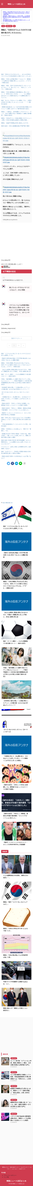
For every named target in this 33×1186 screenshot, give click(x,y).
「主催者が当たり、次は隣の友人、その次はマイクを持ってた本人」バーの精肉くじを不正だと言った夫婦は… (16, 398)
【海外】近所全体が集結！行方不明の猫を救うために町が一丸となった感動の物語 (15, 555)
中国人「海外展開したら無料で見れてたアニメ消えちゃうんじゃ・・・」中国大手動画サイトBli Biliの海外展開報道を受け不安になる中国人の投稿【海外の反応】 (15, 672)
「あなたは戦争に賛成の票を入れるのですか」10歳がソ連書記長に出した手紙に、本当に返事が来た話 (15, 615)
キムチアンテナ (24, 1167)
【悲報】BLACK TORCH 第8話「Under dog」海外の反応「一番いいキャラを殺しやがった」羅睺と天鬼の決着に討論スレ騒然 (16, 435)
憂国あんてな (5, 1167)
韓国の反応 (8, 502)
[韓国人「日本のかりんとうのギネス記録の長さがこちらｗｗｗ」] (16, 463)
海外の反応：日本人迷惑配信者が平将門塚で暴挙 (15, 126)
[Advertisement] (16, 53)
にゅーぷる (14, 1168)
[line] (20, 463)
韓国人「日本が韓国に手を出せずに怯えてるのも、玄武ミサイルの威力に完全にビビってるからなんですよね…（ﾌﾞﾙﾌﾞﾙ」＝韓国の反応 (16, 364)
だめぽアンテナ (22, 1168)
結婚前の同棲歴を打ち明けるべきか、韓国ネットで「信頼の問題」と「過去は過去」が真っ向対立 (20, 1090)
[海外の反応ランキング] (5, 266)
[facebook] (12, 463)
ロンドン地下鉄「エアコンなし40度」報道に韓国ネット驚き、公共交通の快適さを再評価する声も (20, 1063)
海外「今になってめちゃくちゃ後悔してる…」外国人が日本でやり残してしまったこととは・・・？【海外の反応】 (16, 102)
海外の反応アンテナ (14, 1167)
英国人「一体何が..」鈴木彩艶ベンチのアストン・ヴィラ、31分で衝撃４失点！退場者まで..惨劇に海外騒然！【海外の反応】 (16, 113)
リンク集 (6, 1177)
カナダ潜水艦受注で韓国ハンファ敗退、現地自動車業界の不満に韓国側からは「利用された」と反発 (20, 1077)
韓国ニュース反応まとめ (16, 4)
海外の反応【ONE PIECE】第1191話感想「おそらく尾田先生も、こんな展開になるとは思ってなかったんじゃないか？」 (16, 442)
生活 (4, 502)
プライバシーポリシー (10, 1175)
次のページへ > (16, 338)
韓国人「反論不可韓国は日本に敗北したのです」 (15, 123)
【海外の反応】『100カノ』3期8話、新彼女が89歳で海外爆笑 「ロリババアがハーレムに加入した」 (15, 816)
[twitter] (8, 463)
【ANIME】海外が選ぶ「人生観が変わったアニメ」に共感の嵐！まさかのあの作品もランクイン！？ (15, 703)
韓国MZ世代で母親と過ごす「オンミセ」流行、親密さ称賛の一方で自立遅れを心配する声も (21, 1104)
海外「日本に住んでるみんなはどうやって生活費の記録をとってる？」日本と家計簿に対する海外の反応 (16, 419)
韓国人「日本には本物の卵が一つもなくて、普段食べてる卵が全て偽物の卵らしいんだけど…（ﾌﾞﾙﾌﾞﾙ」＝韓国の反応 (16, 80)
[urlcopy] (24, 463)
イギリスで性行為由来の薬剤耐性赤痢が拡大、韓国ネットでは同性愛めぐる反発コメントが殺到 (20, 1118)
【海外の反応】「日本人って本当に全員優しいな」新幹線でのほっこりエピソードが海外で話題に (15, 787)
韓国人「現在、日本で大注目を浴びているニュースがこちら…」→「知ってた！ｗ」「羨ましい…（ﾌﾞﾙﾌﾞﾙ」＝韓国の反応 (16, 87)
